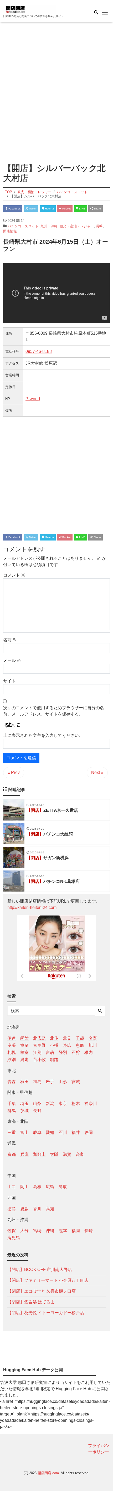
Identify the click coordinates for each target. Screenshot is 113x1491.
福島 (37, 1081)
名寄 (93, 1038)
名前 (10, 640)
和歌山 (39, 1154)
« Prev (14, 772)
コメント (14, 575)
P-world (32, 399)
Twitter (32, 208)
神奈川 (90, 1103)
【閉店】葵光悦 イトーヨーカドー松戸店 (45, 1312)
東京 (63, 1103)
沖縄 (50, 1230)
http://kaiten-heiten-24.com (31, 907)
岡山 (24, 1186)
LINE (81, 208)
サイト (9, 681)
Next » (97, 772)
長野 (37, 1110)
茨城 (24, 1110)
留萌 (50, 1052)
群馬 (11, 1110)
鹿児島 (13, 1237)
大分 (24, 1230)
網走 (24, 1059)
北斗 (54, 1038)
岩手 (50, 1081)
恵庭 (80, 1045)
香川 (37, 1209)
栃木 (75, 1103)
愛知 (50, 1132)
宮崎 (37, 1230)
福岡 (75, 1230)
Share (97, 208)
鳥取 (63, 1186)
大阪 (54, 1154)
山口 (11, 1186)
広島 (50, 1186)
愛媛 (24, 1209)
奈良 (80, 1154)
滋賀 (67, 1154)
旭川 (93, 1045)
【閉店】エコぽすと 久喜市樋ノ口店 (41, 1291)
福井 (75, 1132)
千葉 (11, 1103)
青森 (11, 1081)
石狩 (75, 1052)
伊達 (11, 1038)
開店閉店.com (48, 1473)
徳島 (11, 1209)
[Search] (100, 1011)
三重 (11, 1132)
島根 (37, 1186)
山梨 (37, 1103)
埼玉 (24, 1103)
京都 (11, 1154)
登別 (63, 1052)
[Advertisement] (56, 91)
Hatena (49, 208)
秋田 (24, 1081)
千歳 (80, 1038)
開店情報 (10, 231)
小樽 (54, 1045)
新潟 (50, 1103)
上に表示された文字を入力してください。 (43, 735)
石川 (63, 1132)
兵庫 (24, 1154)
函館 (24, 1038)
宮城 (75, 1081)
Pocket (66, 208)
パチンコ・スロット (23, 226)
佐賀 (11, 1230)
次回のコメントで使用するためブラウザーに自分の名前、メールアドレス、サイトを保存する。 (53, 711)
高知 (50, 1209)
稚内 (88, 1052)
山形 (63, 1081)
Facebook (14, 208)
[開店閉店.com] (29, 8)
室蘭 (24, 1045)
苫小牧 (39, 1059)
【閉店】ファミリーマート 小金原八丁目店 (47, 1280)
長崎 (99, 226)
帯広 (67, 1045)
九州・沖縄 (49, 226)
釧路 (54, 1059)
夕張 (11, 1045)
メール (12, 660)
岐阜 (37, 1132)
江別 (37, 1052)
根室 (24, 1052)
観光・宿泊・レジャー (77, 226)
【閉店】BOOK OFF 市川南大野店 (39, 1269)
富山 (24, 1132)
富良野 (39, 1045)
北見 (67, 1038)
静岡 (88, 1132)
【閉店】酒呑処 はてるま (31, 1302)
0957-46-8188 (38, 351)
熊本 (63, 1230)
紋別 (11, 1059)
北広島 (39, 1038)
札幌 (11, 1052)
